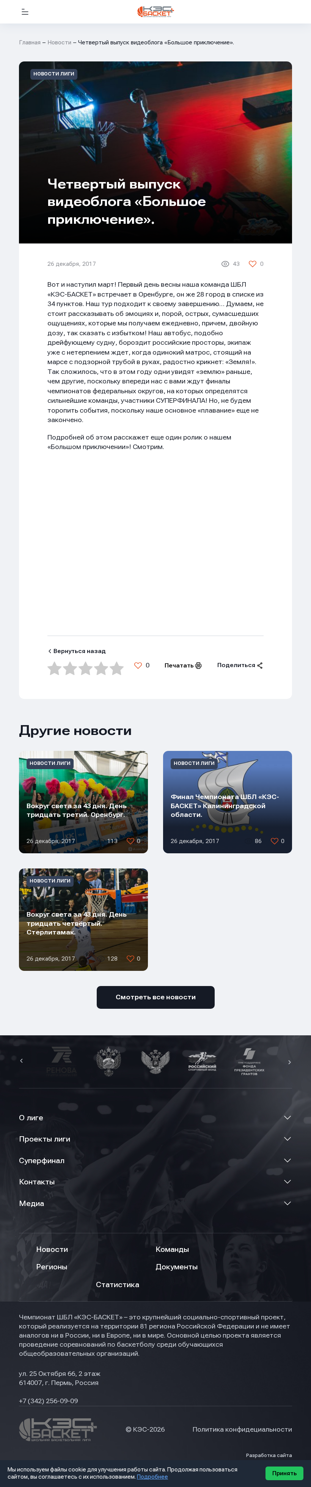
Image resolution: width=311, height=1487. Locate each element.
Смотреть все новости (156, 997)
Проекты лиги (44, 1139)
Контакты (37, 1182)
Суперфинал (41, 1160)
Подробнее (152, 1477)
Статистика (117, 1284)
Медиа (31, 1203)
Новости (59, 42)
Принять (284, 1473)
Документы (177, 1266)
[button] (22, 1061)
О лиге (31, 1117)
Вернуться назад (79, 651)
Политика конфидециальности (242, 1429)
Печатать (179, 665)
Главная (30, 42)
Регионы (51, 1266)
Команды (172, 1249)
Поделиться (236, 665)
